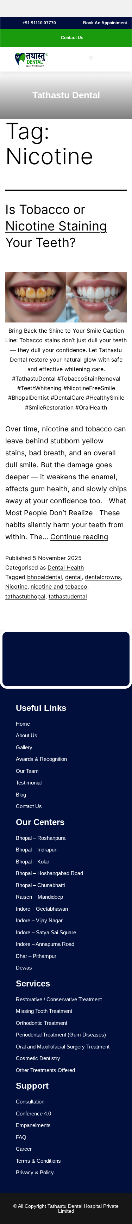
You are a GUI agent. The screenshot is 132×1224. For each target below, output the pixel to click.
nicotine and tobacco (59, 586)
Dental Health (66, 567)
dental (73, 576)
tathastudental (68, 596)
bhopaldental (44, 576)
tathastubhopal (25, 596)
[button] (91, 58)
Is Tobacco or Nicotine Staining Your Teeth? (56, 226)
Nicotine (16, 586)
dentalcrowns (103, 576)
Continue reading (79, 537)
